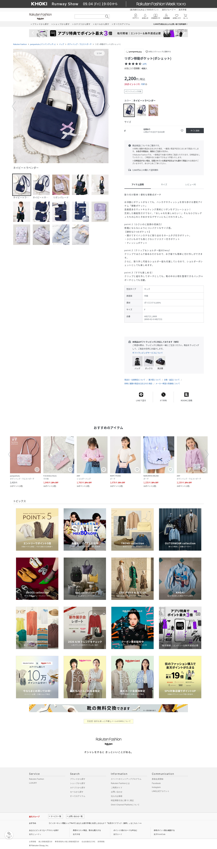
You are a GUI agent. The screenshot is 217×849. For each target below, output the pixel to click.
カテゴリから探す (77, 787)
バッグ (61, 44)
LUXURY (33, 783)
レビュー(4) (190, 184)
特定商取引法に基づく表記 (122, 800)
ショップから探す (77, 783)
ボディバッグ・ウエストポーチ (79, 44)
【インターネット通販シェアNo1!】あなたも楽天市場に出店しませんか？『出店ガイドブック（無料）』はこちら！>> (95, 823)
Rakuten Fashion (20, 44)
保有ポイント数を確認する (164, 830)
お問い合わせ (116, 792)
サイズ (164, 184)
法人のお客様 (116, 796)
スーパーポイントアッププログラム (126, 779)
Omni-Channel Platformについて (125, 804)
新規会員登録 (157, 779)
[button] (60, 106)
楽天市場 (182, 9)
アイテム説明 (138, 184)
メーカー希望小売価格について (168, 383)
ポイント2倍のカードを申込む (125, 830)
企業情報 (32, 841)
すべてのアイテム (77, 796)
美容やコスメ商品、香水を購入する (87, 830)
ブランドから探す (77, 779)
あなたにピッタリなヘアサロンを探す (44, 830)
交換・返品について (172, 379)
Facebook (156, 783)
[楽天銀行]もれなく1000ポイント (144, 9)
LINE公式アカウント (160, 791)
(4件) (144, 64)
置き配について (155, 379)
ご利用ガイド (116, 787)
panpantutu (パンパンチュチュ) (43, 44)
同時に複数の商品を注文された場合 (138, 383)
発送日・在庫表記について (134, 379)
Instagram (156, 787)
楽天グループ (167, 9)
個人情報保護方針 (45, 841)
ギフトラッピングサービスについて (147, 352)
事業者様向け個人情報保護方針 (67, 841)
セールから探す (76, 792)
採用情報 (101, 841)
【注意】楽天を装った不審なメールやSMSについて (108, 721)
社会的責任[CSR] (88, 841)
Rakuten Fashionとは (120, 783)
